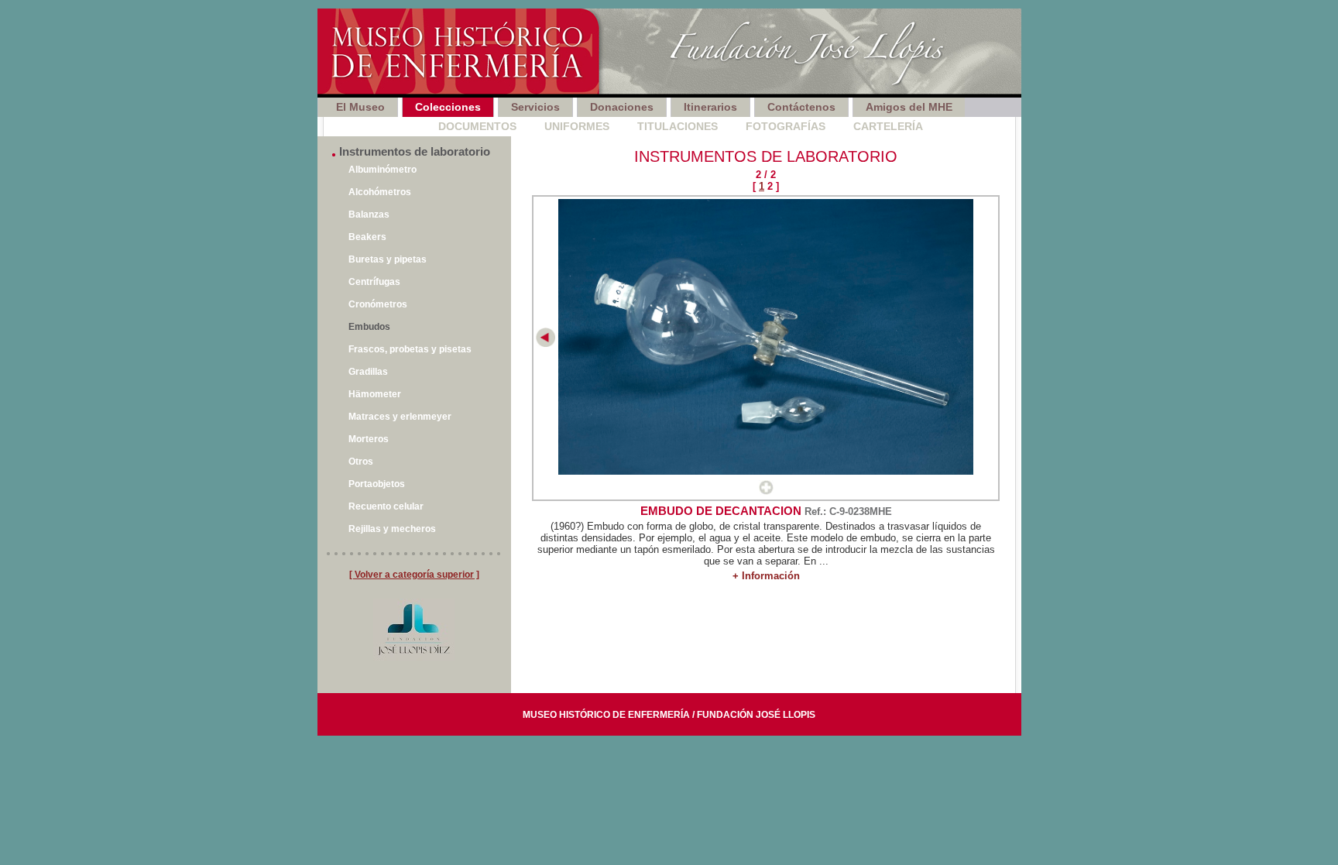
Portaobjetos (376, 484)
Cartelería (888, 126)
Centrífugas (374, 281)
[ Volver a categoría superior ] (414, 574)
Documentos (477, 126)
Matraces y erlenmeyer (399, 416)
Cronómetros (377, 304)
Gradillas (368, 371)
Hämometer (374, 394)
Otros (360, 461)
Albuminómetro (382, 169)
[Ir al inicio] (669, 53)
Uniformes (576, 126)
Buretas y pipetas (387, 259)
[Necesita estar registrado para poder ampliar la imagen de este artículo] (766, 491)
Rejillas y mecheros (392, 528)
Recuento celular (386, 506)
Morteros (368, 439)
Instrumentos (367, 126)
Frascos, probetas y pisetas (410, 349)
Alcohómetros (379, 192)
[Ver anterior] (545, 343)
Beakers (367, 237)
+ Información (766, 576)
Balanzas (368, 214)
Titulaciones (677, 126)
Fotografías (785, 126)
